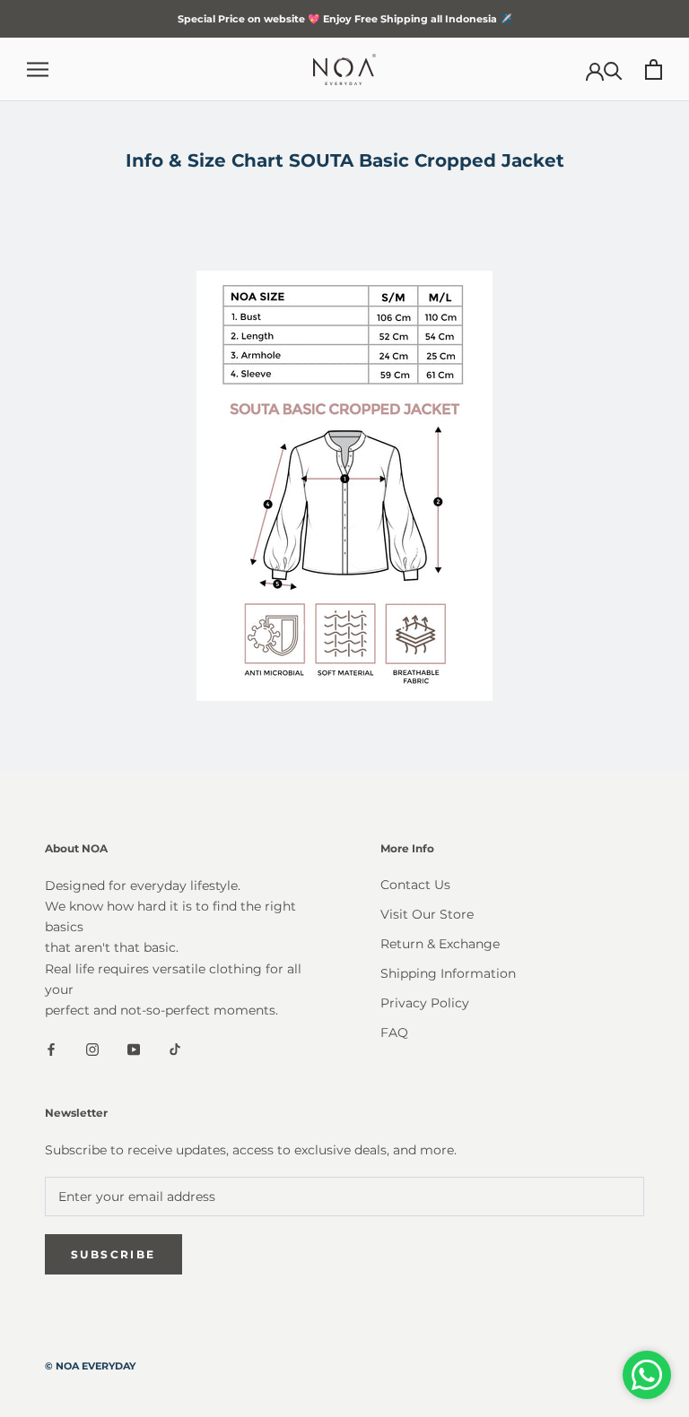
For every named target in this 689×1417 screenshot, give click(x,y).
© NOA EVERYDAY (90, 1366)
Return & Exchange (440, 944)
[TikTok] (175, 1049)
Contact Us (415, 885)
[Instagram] (92, 1049)
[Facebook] (51, 1049)
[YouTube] (133, 1049)
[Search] (613, 69)
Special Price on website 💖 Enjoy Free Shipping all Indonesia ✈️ (345, 19)
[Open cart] (653, 69)
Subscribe (113, 1254)
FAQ (394, 1032)
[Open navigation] (37, 69)
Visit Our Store (427, 914)
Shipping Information (448, 973)
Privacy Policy (424, 1003)
